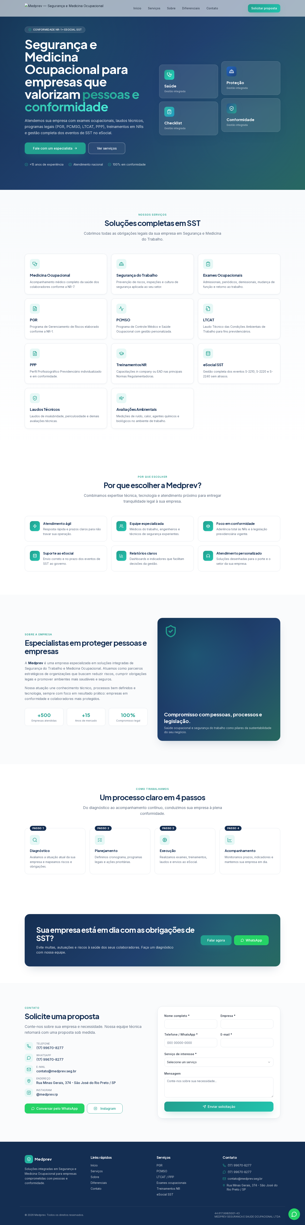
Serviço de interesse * (180, 1054)
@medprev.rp (47, 1094)
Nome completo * (177, 1016)
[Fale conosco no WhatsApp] (294, 1214)
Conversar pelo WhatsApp (57, 1108)
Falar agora (216, 940)
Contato (212, 8)
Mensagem (172, 1073)
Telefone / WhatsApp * (181, 1034)
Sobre (171, 8)
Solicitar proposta (264, 8)
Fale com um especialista (52, 148)
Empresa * (228, 1016)
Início (137, 8)
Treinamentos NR (168, 1188)
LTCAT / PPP (165, 1177)
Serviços (154, 8)
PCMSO (162, 1171)
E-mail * (226, 1034)
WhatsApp (254, 940)
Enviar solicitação (221, 1107)
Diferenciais (191, 8)
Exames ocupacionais (171, 1182)
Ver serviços (107, 148)
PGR (159, 1165)
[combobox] (218, 1062)
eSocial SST (165, 1194)
